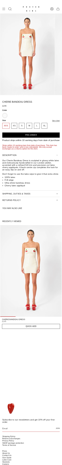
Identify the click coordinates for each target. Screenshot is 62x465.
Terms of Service (9, 445)
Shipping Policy (8, 436)
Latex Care (7, 460)
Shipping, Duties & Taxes (16, 194)
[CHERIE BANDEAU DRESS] (31, 271)
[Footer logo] (10, 408)
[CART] (58, 9)
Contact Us (7, 455)
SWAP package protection (13, 443)
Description (9, 155)
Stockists (6, 462)
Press (4, 451)
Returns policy (11, 200)
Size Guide (7, 458)
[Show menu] (4, 9)
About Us (6, 453)
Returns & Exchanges (11, 439)
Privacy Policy (8, 441)
